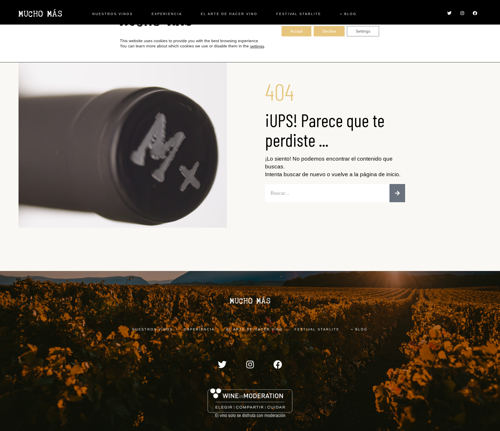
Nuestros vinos (112, 14)
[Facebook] (474, 13)
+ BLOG (348, 14)
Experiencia (167, 14)
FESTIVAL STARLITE (298, 14)
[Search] (397, 193)
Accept (296, 31)
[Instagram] (462, 13)
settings (257, 46)
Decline (329, 31)
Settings (363, 31)
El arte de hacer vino (229, 14)
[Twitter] (449, 13)
